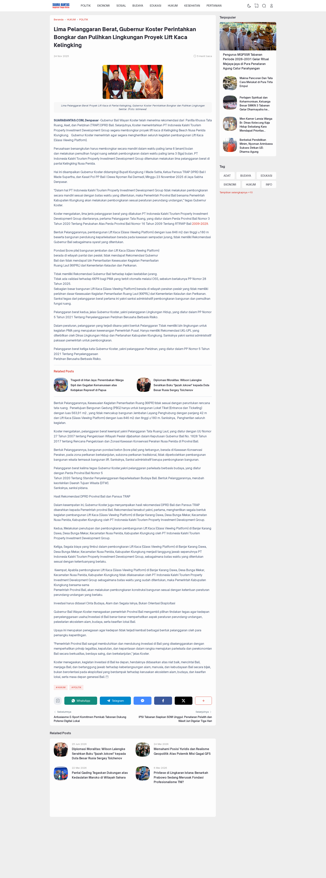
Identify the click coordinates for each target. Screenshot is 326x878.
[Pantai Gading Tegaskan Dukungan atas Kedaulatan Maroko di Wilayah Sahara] (61, 779)
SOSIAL (121, 5)
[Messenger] (142, 701)
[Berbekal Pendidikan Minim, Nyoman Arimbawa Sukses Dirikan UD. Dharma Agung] (230, 150)
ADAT (227, 175)
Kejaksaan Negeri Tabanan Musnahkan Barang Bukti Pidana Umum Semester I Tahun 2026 (180, 804)
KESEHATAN (192, 5)
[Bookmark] (58, 701)
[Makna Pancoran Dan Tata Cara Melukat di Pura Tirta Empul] (230, 89)
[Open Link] (271, 6)
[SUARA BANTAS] (60, 5)
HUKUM (173, 5)
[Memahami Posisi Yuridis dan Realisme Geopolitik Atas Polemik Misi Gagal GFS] (143, 755)
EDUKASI (155, 5)
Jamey (252, 864)
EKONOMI (103, 5)
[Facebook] (163, 701)
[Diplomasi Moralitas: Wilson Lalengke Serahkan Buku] (144, 390)
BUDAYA (137, 5)
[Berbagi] (203, 701)
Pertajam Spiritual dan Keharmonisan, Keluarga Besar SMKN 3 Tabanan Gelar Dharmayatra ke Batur (255, 105)
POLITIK (86, 5)
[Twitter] (184, 701)
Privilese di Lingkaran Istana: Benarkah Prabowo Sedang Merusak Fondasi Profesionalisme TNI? (181, 777)
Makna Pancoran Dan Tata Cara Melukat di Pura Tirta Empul (256, 82)
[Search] (264, 6)
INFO (269, 184)
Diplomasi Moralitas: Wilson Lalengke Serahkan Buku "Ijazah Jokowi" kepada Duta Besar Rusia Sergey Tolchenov (181, 385)
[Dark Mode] (249, 6)
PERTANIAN (214, 5)
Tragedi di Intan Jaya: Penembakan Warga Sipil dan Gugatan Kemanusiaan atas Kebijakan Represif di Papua (97, 385)
